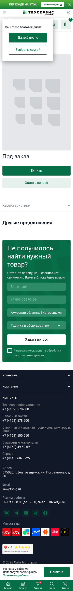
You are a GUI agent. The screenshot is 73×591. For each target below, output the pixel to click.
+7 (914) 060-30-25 (16, 458)
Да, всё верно (28, 37)
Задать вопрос (36, 183)
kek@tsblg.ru (11, 489)
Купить (36, 171)
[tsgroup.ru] (38, 13)
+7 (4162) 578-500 (15, 421)
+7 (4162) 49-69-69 (16, 447)
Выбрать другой (27, 50)
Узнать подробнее (15, 575)
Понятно (56, 572)
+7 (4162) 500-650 (15, 435)
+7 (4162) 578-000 (15, 409)
